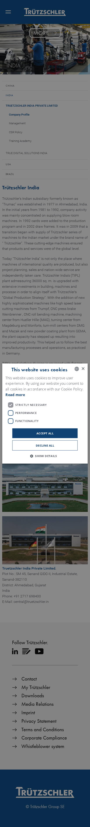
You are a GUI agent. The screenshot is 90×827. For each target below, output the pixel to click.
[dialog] (45, 413)
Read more (15, 394)
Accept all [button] (45, 433)
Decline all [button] (45, 445)
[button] (45, 456)
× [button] (83, 368)
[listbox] (77, 369)
